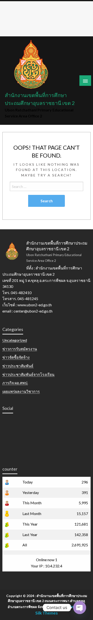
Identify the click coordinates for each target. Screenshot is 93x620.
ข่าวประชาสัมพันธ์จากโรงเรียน (28, 374)
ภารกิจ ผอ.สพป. (15, 382)
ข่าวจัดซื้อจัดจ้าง (16, 357)
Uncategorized (14, 340)
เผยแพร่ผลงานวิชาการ (21, 391)
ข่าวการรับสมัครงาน (19, 348)
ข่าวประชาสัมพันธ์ (17, 365)
